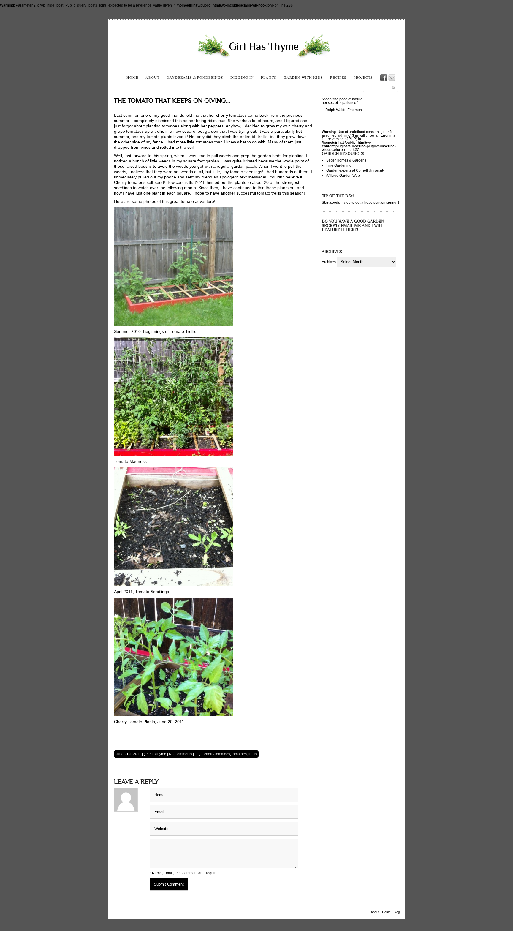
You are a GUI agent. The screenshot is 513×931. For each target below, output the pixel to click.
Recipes (338, 77)
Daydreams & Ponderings (195, 77)
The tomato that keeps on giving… (172, 100)
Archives (329, 262)
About (152, 77)
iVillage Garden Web (343, 175)
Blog (397, 912)
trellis (252, 754)
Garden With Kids (303, 77)
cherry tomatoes (217, 754)
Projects (363, 77)
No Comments (180, 754)
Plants (268, 77)
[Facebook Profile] (383, 77)
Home (132, 77)
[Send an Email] (391, 77)
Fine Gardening (339, 165)
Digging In (242, 77)
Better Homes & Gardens (346, 160)
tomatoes (239, 754)
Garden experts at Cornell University (355, 170)
